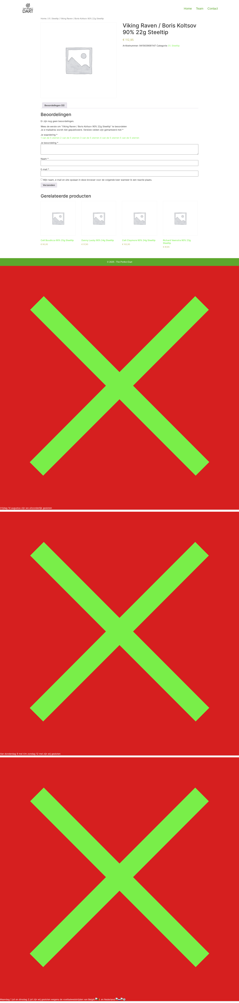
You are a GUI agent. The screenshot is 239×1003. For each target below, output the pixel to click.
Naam (45, 159)
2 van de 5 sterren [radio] (69, 137)
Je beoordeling (49, 143)
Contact (212, 8)
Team (199, 8)
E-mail (45, 169)
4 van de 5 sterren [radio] (109, 137)
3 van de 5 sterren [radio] (89, 137)
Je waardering (49, 135)
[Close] (119, 504)
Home (188, 8)
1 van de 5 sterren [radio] (50, 137)
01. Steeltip (53, 18)
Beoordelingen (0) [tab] (55, 105)
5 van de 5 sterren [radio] (129, 137)
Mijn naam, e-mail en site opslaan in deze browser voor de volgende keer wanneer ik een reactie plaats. (97, 180)
